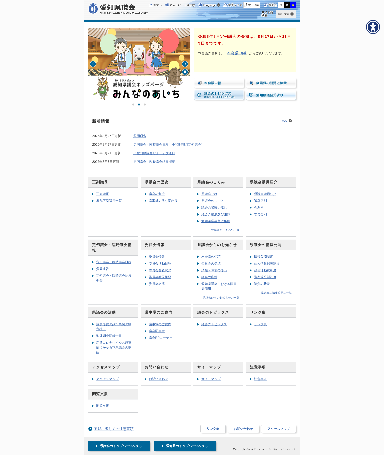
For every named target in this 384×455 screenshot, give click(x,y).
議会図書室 (157, 331)
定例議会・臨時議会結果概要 (154, 161)
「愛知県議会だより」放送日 (154, 153)
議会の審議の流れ (214, 207)
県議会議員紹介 (265, 194)
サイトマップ (211, 379)
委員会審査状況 (160, 270)
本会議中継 (236, 53)
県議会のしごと (212, 200)
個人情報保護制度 (267, 263)
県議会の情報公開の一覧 (276, 292)
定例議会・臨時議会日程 (113, 262)
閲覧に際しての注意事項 (114, 429)
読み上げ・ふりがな (182, 5)
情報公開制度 (263, 256)
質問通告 (139, 136)
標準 (256, 4)
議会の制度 (157, 194)
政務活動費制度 (265, 270)
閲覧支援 (102, 405)
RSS (284, 120)
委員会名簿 (157, 284)
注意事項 (260, 379)
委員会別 (260, 214)
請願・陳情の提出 (214, 270)
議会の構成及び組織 (215, 214)
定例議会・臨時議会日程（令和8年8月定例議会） (168, 144)
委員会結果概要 (160, 277)
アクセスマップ (107, 379)
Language (209, 5)
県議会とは (209, 194)
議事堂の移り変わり (163, 200)
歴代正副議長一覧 (109, 200)
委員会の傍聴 (211, 263)
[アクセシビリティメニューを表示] (373, 27)
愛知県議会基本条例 (215, 221)
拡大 (247, 5)
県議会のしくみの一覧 (225, 230)
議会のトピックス (214, 324)
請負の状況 (262, 284)
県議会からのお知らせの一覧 (221, 297)
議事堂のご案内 (160, 324)
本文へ (157, 5)
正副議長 (102, 194)
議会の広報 (209, 277)
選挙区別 (260, 200)
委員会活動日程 (160, 263)
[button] (133, 104)
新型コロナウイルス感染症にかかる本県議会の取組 (113, 347)
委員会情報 (157, 256)
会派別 (259, 207)
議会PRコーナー (161, 338)
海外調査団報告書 (109, 336)
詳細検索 (283, 14)
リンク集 (260, 324)
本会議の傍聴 (211, 256)
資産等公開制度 (265, 277)
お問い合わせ (158, 379)
